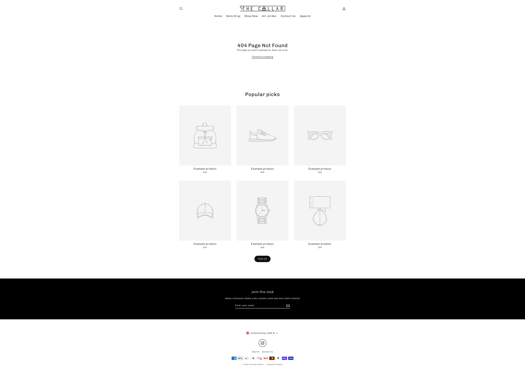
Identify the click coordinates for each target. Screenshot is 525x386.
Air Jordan (269, 16)
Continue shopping (262, 56)
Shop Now (251, 16)
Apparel (305, 16)
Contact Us (288, 16)
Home (218, 16)
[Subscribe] (287, 305)
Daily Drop (233, 16)
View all (262, 258)
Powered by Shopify (275, 364)
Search (255, 352)
